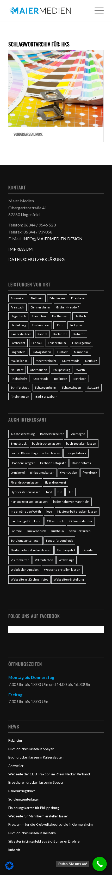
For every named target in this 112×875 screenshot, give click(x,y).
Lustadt (62, 352)
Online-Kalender (80, 521)
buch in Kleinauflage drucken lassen (35, 453)
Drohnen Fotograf (23, 463)
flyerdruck (90, 472)
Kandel (42, 334)
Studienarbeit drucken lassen (31, 550)
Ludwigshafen (41, 352)
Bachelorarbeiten (52, 434)
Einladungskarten (42, 472)
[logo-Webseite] (46, 10)
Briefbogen (77, 434)
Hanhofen (39, 316)
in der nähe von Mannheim (71, 501)
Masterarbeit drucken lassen (77, 511)
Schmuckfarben (80, 531)
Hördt (60, 325)
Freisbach (17, 307)
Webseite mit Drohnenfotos (29, 579)
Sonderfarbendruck (28, 134)
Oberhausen (38, 369)
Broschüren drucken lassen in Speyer (36, 782)
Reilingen (60, 378)
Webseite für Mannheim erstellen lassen (38, 816)
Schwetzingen (71, 387)
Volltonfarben (44, 560)
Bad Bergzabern (46, 396)
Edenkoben (57, 298)
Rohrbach (79, 378)
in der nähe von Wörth (26, 511)
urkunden (88, 550)
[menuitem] (96, 10)
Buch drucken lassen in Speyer (31, 749)
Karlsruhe (60, 334)
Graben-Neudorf (67, 307)
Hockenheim (40, 325)
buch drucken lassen (46, 443)
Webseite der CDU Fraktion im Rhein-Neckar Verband (49, 774)
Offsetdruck (55, 521)
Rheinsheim (19, 378)
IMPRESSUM (20, 248)
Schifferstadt (20, 387)
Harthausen (60, 316)
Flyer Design (68, 472)
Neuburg (91, 360)
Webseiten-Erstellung (69, 579)
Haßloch (80, 316)
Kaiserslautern (21, 334)
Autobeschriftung (23, 434)
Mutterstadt (70, 360)
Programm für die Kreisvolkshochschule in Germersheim (50, 824)
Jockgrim (76, 325)
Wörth (80, 369)
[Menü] (96, 10)
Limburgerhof (81, 343)
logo (49, 511)
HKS (70, 492)
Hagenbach (18, 316)
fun (60, 492)
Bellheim (37, 298)
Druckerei (18, 472)
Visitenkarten (20, 560)
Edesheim (78, 298)
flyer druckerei (55, 482)
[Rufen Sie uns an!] (99, 864)
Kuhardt (79, 334)
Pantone (16, 531)
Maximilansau (20, 360)
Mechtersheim (46, 360)
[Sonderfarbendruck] (55, 88)
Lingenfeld (18, 352)
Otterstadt (40, 378)
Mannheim (81, 352)
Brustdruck (19, 443)
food (49, 492)
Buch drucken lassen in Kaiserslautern (36, 757)
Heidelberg (18, 325)
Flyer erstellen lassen (26, 492)
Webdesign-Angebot (25, 569)
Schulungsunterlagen (25, 540)
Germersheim (40, 307)
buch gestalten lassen (81, 443)
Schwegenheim (45, 387)
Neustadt (17, 369)
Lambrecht (18, 343)
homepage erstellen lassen (29, 501)
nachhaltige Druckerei (26, 521)
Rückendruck (36, 531)
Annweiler (18, 298)
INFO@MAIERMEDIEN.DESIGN (52, 238)
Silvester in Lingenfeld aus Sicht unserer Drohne (43, 841)
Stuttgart (93, 387)
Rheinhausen (20, 396)
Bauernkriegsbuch (21, 791)
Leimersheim (57, 343)
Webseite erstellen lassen (62, 569)
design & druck (76, 453)
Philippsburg (61, 369)
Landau (37, 343)
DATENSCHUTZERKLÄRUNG (36, 259)
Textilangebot (66, 550)
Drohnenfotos (81, 463)
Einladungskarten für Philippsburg (33, 808)
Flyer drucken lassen (25, 482)
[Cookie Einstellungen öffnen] (9, 868)
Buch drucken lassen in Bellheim (32, 833)
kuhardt (14, 850)
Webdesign (66, 560)
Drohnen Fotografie (53, 463)
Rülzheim (57, 531)
